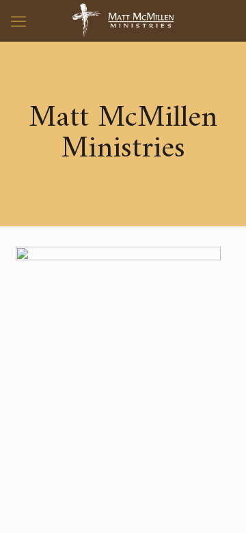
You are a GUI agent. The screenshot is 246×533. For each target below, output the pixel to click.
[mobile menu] (18, 20)
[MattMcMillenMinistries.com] (123, 20)
